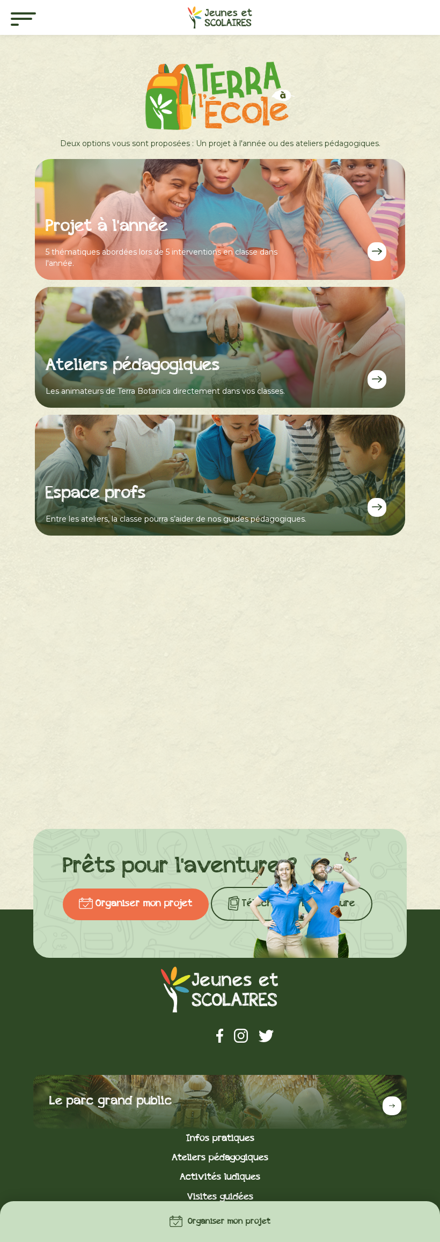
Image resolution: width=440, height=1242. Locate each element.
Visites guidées (220, 1197)
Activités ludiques (220, 1177)
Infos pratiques (220, 1138)
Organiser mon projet (229, 1222)
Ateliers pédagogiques (220, 1157)
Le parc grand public (110, 1101)
